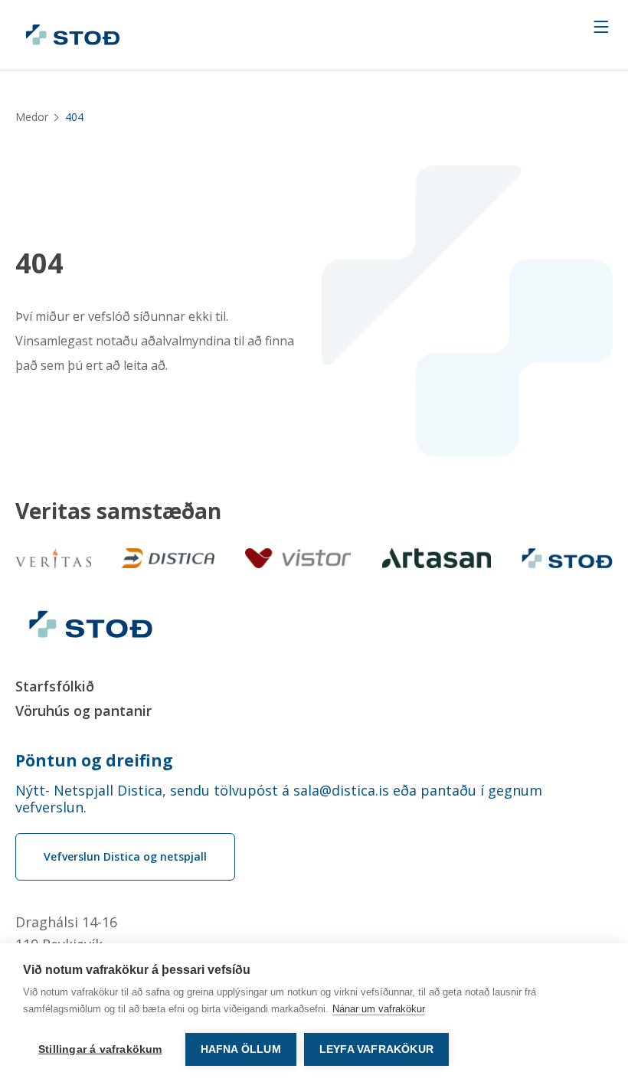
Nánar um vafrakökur (378, 1009)
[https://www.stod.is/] (567, 558)
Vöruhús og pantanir (83, 710)
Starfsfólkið (54, 686)
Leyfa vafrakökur (376, 1049)
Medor (31, 116)
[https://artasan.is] (437, 558)
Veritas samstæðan (118, 510)
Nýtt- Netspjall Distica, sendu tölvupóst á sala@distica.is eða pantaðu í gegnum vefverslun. (278, 798)
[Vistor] (298, 558)
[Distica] (168, 558)
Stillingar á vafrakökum (100, 1049)
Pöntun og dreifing (94, 760)
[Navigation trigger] (601, 27)
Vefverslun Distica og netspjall (125, 856)
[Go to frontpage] (72, 34)
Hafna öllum (241, 1049)
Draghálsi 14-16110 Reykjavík (66, 933)
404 (39, 263)
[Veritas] (53, 558)
